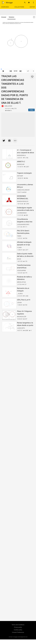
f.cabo (19, 247)
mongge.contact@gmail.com (20, 636)
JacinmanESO (22, 213)
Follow (31, 110)
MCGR (19, 259)
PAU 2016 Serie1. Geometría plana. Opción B (23, 233)
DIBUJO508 (8, 106)
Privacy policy (18, 627)
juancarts (21, 328)
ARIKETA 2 (21, 162)
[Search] (25, 2)
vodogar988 (21, 270)
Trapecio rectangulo (24, 173)
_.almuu (20, 293)
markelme (20, 164)
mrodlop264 (21, 282)
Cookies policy (18, 630)
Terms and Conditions (18, 625)
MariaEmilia (21, 155)
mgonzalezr (21, 316)
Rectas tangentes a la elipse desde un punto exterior (25, 325)
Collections (19, 7)
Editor (32, 7)
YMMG (19, 236)
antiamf (20, 176)
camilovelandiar (23, 190)
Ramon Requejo (22, 201)
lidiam (19, 302)
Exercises (5, 7)
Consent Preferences (18, 632)
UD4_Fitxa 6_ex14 (23, 300)
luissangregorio (23, 224)
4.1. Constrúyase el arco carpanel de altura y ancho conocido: (25, 152)
